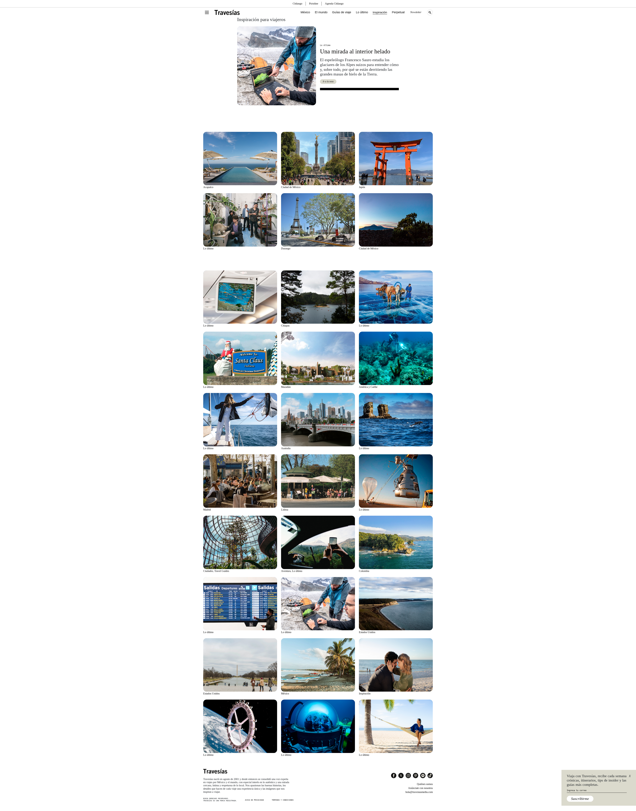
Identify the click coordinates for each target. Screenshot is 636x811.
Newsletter (415, 12)
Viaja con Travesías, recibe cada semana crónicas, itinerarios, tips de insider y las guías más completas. (597, 780)
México (305, 12)
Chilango (297, 3)
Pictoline (313, 3)
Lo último (362, 12)
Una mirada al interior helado (355, 51)
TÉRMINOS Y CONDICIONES (283, 800)
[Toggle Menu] (207, 12)
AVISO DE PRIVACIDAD (254, 800)
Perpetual (398, 12)
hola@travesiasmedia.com (419, 792)
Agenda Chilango (334, 3)
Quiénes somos (425, 784)
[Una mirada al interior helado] (276, 65)
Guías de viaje (341, 12)
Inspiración (380, 12)
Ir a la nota (328, 81)
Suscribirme (580, 799)
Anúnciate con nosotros (420, 788)
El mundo (321, 12)
